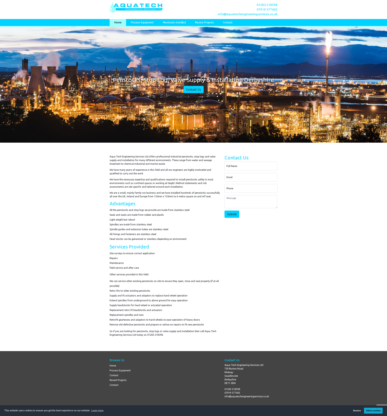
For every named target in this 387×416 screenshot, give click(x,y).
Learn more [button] (97, 410)
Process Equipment (142, 22)
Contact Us (193, 89)
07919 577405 (267, 9)
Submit (232, 214)
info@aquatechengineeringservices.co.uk (247, 14)
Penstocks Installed (174, 22)
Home (118, 22)
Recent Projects (204, 22)
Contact (228, 22)
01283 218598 (267, 4)
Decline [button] (357, 410)
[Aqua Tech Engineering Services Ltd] (150, 7)
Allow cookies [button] (373, 410)
